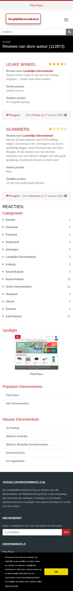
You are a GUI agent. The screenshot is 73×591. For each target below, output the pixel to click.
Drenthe (10, 219)
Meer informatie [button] (11, 586)
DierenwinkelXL (15, 452)
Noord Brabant (14, 271)
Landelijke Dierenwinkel (38, 71)
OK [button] (56, 571)
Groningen (11, 249)
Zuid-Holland (13, 316)
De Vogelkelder (15, 461)
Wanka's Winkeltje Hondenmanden (27, 444)
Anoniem (34, 196)
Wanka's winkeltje (17, 436)
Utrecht (9, 301)
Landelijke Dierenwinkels (20, 256)
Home (7, 42)
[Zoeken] (69, 32)
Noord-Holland (14, 279)
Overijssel (11, 294)
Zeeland (10, 308)
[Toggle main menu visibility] (66, 19)
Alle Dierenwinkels (17, 403)
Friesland (11, 234)
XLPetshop (12, 428)
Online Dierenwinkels (18, 286)
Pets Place (36, 5)
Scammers (18, 129)
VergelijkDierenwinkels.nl (23, 19)
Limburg (10, 264)
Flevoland (11, 227)
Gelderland (12, 242)
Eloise (36, 115)
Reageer (14, 115)
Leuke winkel (21, 64)
